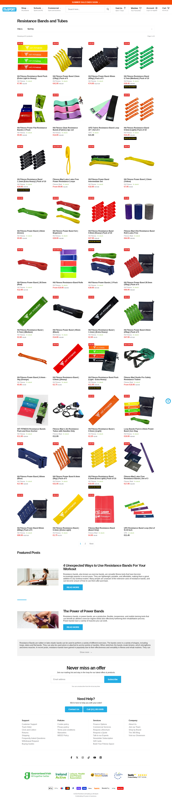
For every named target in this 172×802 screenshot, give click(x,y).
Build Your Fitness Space (103, 744)
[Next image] (45, 57)
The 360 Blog (134, 733)
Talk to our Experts (100, 735)
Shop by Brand (135, 730)
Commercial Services (102, 727)
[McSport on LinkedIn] (100, 757)
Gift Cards (97, 741)
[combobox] (88, 9)
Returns (25, 733)
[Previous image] (20, 57)
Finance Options (100, 724)
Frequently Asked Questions (33, 738)
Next (91, 544)
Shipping (25, 735)
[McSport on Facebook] (71, 757)
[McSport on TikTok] (88, 757)
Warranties (61, 733)
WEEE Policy (63, 735)
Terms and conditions (66, 730)
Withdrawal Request (30, 741)
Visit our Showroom (137, 735)
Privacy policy (63, 727)
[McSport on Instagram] (82, 757)
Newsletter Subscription (103, 738)
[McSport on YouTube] (94, 757)
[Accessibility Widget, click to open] (168, 401)
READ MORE (73, 587)
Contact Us (73, 709)
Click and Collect (29, 730)
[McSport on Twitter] (77, 757)
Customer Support (29, 724)
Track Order (27, 727)
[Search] (108, 9)
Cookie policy (63, 724)
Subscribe (113, 679)
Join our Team (134, 727)
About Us (132, 724)
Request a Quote (100, 733)
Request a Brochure (101, 730)
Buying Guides (28, 744)
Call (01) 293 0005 (95, 709)
